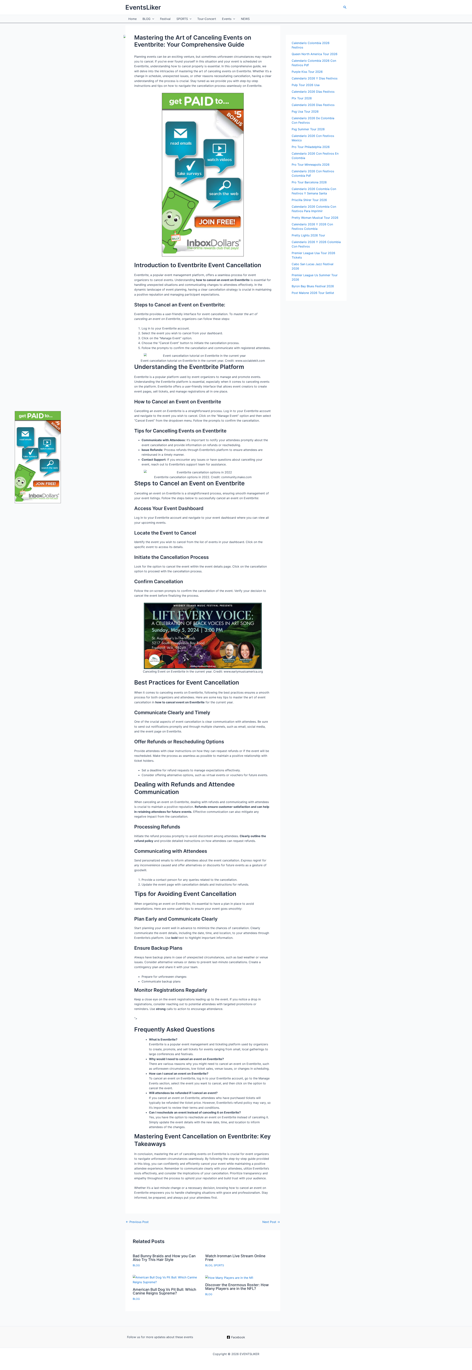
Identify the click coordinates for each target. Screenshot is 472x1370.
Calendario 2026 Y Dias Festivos (314, 78)
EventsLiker (143, 7)
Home (132, 19)
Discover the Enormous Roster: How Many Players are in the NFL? (237, 1287)
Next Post (271, 1221)
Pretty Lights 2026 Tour (308, 235)
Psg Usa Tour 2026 (305, 111)
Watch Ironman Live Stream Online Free (235, 1258)
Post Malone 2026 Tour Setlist (313, 293)
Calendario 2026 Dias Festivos (313, 105)
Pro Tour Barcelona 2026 (309, 182)
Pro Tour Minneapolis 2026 (310, 164)
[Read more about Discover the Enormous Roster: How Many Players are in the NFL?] (229, 1277)
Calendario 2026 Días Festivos (313, 91)
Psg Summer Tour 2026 (308, 129)
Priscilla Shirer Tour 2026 (309, 200)
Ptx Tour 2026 (302, 98)
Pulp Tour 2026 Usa (306, 85)
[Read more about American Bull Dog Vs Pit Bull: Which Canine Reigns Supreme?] (167, 1279)
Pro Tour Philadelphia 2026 (311, 147)
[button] (345, 7)
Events (226, 19)
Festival (165, 19)
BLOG (146, 19)
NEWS (245, 19)
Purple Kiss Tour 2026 (307, 72)
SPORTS (182, 19)
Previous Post (137, 1221)
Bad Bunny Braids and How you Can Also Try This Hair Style (164, 1258)
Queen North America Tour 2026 (314, 54)
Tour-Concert (206, 19)
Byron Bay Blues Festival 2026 (313, 286)
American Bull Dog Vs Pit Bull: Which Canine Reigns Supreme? (164, 1291)
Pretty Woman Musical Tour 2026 (315, 217)
